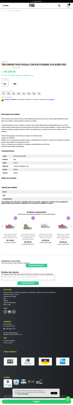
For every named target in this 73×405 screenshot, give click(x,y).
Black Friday (7, 305)
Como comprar (8, 343)
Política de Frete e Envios (11, 294)
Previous (2, 1)
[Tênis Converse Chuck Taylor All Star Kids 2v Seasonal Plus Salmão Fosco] (5, 83)
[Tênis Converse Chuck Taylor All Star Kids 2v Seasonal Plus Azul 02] (15, 83)
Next (70, 1)
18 (3, 94)
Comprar (36, 401)
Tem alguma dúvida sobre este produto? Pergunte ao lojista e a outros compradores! (27, 274)
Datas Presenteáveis (10, 303)
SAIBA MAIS (51, 99)
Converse (4, 62)
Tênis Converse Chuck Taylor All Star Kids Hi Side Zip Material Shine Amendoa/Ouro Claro (10, 236)
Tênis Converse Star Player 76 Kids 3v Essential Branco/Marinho (63, 235)
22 (23, 94)
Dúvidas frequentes (9, 341)
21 (18, 94)
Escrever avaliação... (37, 265)
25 (39, 94)
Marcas (6, 301)
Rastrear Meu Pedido (10, 296)
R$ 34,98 (12, 75)
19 (8, 94)
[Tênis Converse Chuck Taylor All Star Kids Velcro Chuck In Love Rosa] (28, 224)
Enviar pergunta (28, 283)
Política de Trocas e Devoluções (45, 292)
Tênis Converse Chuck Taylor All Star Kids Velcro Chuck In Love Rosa (27, 235)
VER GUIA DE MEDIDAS (6, 97)
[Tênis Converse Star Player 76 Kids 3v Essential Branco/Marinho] (63, 224)
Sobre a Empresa (9, 292)
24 (34, 94)
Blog (5, 299)
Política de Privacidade (23, 393)
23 (29, 94)
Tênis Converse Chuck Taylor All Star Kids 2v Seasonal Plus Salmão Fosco (45, 236)
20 (13, 94)
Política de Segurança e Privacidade (25, 292)
